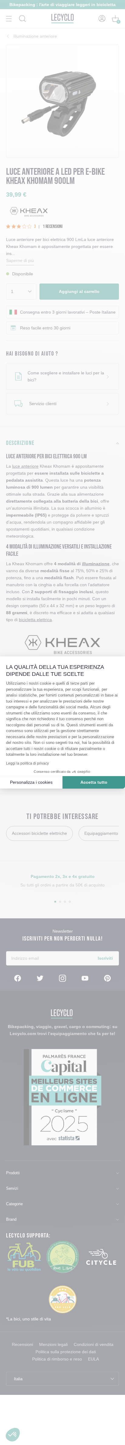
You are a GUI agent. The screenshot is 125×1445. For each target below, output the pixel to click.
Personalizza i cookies (31, 782)
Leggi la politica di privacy (27, 763)
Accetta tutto (93, 782)
